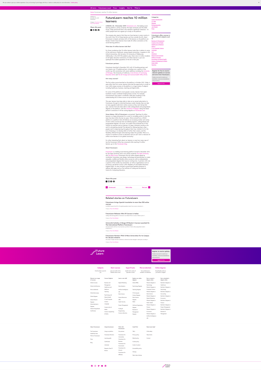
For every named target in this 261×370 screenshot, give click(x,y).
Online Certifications (95, 286)
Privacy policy (136, 334)
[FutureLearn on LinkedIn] (105, 366)
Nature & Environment (157, 55)
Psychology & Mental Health (159, 59)
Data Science (121, 294)
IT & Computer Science (158, 48)
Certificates (107, 341)
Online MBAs (135, 282)
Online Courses (93, 282)
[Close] (258, 2)
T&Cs (134, 331)
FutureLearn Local (105, 8)
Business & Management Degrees (136, 312)
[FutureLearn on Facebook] (92, 366)
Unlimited (106, 345)
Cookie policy (136, 341)
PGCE (134, 301)
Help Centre (149, 334)
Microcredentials (94, 289)
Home (92, 12)
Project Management (123, 305)
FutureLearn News (98, 22)
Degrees (154, 23)
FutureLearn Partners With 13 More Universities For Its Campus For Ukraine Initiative (127, 237)
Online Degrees (93, 296)
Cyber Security (121, 301)
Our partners (121, 331)
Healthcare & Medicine (158, 44)
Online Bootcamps (94, 293)
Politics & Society (156, 57)
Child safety (149, 331)
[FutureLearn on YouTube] (102, 366)
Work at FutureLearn (95, 335)
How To (129, 8)
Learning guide (107, 338)
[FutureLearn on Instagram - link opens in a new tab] (95, 366)
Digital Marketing (122, 282)
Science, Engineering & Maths (159, 61)
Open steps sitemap (137, 355)
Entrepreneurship (156, 25)
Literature (154, 54)
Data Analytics (121, 286)
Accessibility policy (137, 348)
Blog (91, 342)
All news (93, 8)
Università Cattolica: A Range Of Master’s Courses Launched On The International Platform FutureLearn (127, 224)
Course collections (122, 313)
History (153, 46)
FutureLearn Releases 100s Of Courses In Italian (122, 214)
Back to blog (129, 187)
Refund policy (136, 338)
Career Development (157, 19)
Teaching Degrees (137, 289)
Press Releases (96, 23)
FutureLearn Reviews (109, 334)
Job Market (155, 27)
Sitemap (134, 351)
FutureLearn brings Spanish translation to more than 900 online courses (127, 203)
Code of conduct (136, 345)
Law (153, 52)
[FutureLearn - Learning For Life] (166, 365)
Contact (148, 338)
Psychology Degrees (137, 286)
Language (154, 50)
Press (115, 8)
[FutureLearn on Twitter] (98, 366)
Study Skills (155, 63)
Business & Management (158, 41)
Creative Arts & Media (157, 43)
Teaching (154, 65)
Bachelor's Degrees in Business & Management (165, 311)
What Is (137, 8)
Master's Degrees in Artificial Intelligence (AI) (151, 316)
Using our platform (108, 331)
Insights (122, 8)
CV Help (154, 21)
